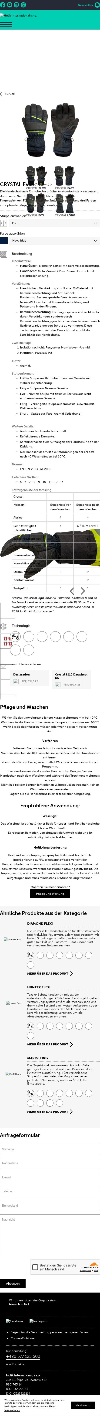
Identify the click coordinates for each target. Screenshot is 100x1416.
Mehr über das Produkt (47, 973)
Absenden (13, 1283)
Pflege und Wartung (50, 893)
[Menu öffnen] (6, 24)
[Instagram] (23, 5)
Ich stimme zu (83, 1405)
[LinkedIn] (16, 5)
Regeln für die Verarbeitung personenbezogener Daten (49, 1332)
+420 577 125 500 (23, 1356)
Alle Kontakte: (15, 1364)
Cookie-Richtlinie (22, 1338)
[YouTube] (9, 5)
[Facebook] (2, 5)
